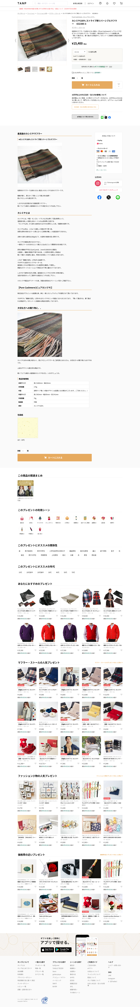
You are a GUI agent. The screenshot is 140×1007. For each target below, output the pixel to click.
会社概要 (20, 971)
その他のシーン (75, 992)
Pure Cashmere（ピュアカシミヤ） (83, 17)
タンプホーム (21, 13)
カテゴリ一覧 (39, 974)
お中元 (72, 977)
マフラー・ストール (54, 13)
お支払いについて (93, 971)
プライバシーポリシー (25, 977)
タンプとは (21, 965)
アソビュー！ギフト (59, 977)
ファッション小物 (42, 13)
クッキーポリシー (23, 983)
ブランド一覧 (39, 971)
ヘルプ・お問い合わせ (114, 966)
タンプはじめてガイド (25, 968)
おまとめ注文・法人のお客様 (96, 984)
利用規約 (20, 974)
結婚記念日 (73, 983)
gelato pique (57, 974)
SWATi (55, 983)
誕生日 (72, 965)
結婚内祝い (73, 989)
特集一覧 (38, 968)
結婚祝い (73, 968)
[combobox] (50, 3)
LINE (109, 975)
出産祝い (73, 971)
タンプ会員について (94, 980)
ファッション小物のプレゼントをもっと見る (108, 776)
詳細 (110, 66)
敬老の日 (73, 974)
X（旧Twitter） (113, 981)
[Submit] (35, 3)
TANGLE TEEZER (58, 968)
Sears (54, 971)
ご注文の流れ (92, 965)
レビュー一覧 (22, 986)
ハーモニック (57, 980)
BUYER (55, 986)
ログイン (91, 3)
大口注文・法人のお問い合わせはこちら (85, 107)
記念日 (72, 980)
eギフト (90, 968)
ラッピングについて (94, 974)
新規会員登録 (77, 3)
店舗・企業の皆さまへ (25, 989)
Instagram (111, 978)
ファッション (31, 13)
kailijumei (56, 965)
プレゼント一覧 (40, 965)
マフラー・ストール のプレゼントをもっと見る (108, 662)
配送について (92, 977)
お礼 (71, 986)
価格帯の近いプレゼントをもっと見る (110, 855)
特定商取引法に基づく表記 (26, 980)
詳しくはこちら (101, 170)
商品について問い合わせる (85, 117)
